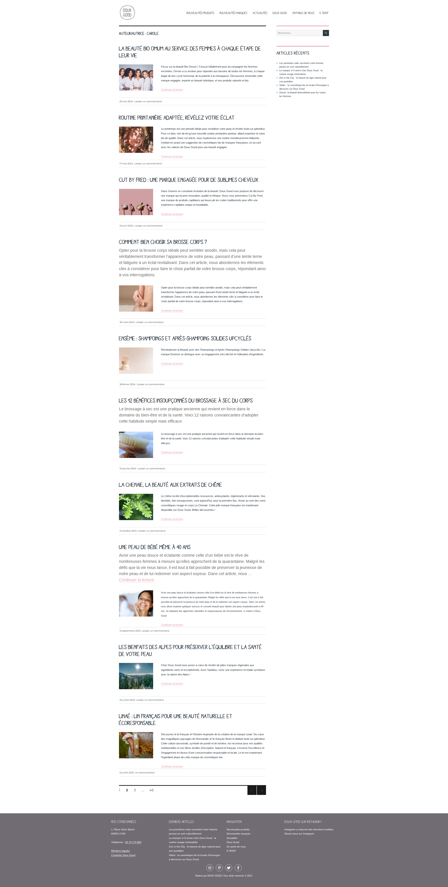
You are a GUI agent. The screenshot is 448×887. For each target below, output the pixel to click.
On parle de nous (303, 12)
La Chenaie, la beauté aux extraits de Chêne (170, 484)
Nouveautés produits (200, 12)
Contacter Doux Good (123, 855)
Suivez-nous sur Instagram (299, 833)
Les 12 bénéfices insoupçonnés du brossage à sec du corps (186, 400)
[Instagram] (209, 867)
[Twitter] (228, 867)
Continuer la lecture (172, 89)
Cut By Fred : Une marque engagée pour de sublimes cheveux (188, 179)
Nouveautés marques (233, 12)
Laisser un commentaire (148, 101)
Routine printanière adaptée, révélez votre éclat (177, 117)
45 (152, 790)
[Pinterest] (219, 867)
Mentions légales (120, 850)
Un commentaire (145, 772)
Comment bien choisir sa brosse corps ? (163, 241)
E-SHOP (324, 12)
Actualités (260, 12)
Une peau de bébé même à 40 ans (155, 546)
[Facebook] (238, 867)
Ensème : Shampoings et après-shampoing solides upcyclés (185, 338)
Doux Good (280, 12)
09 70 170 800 (133, 842)
